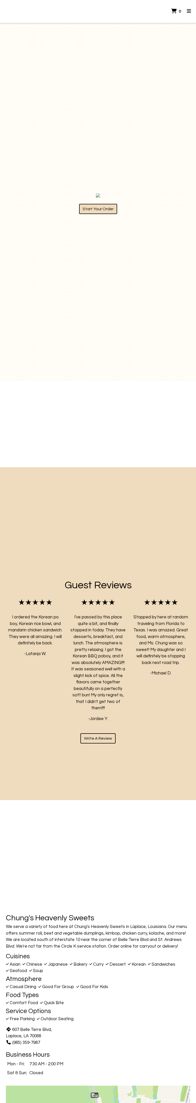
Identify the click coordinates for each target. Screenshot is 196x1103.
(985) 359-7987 (26, 1042)
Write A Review (98, 738)
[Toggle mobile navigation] (189, 12)
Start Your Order (98, 209)
